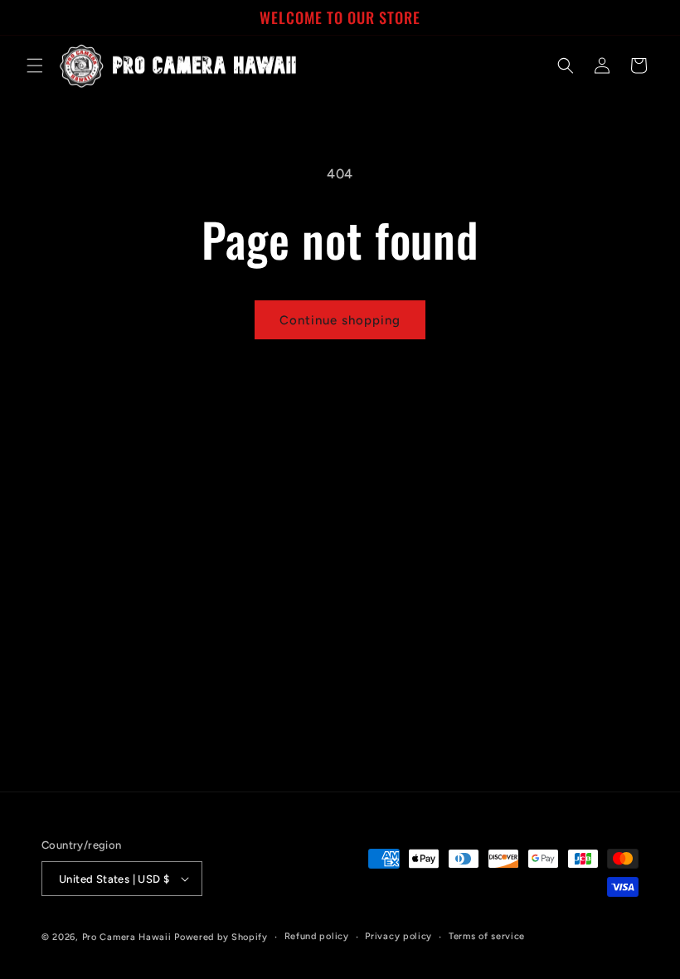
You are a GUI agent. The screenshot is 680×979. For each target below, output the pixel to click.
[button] (35, 65)
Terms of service (487, 936)
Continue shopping (340, 320)
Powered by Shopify (221, 937)
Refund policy (316, 936)
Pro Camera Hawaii (127, 937)
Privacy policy (398, 936)
